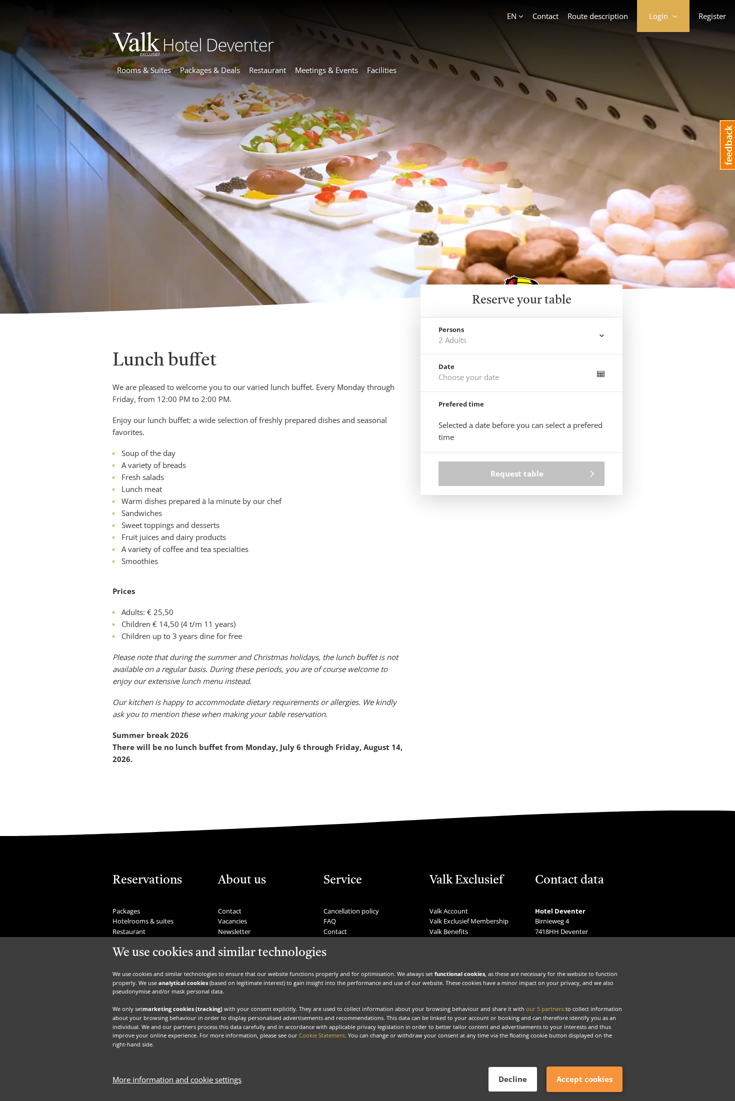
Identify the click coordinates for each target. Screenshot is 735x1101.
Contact (545, 16)
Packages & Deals (210, 70)
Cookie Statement (322, 1035)
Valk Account (449, 911)
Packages (126, 911)
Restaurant (267, 70)
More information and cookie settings (177, 1079)
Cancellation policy (351, 911)
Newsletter (234, 931)
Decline (512, 1079)
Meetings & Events (326, 70)
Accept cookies (584, 1079)
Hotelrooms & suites (143, 921)
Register (712, 16)
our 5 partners (545, 1008)
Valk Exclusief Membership (469, 921)
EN (511, 16)
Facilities (381, 70)
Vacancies (232, 921)
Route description (598, 16)
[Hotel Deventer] (193, 53)
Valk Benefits (449, 931)
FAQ (330, 921)
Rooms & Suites (144, 70)
